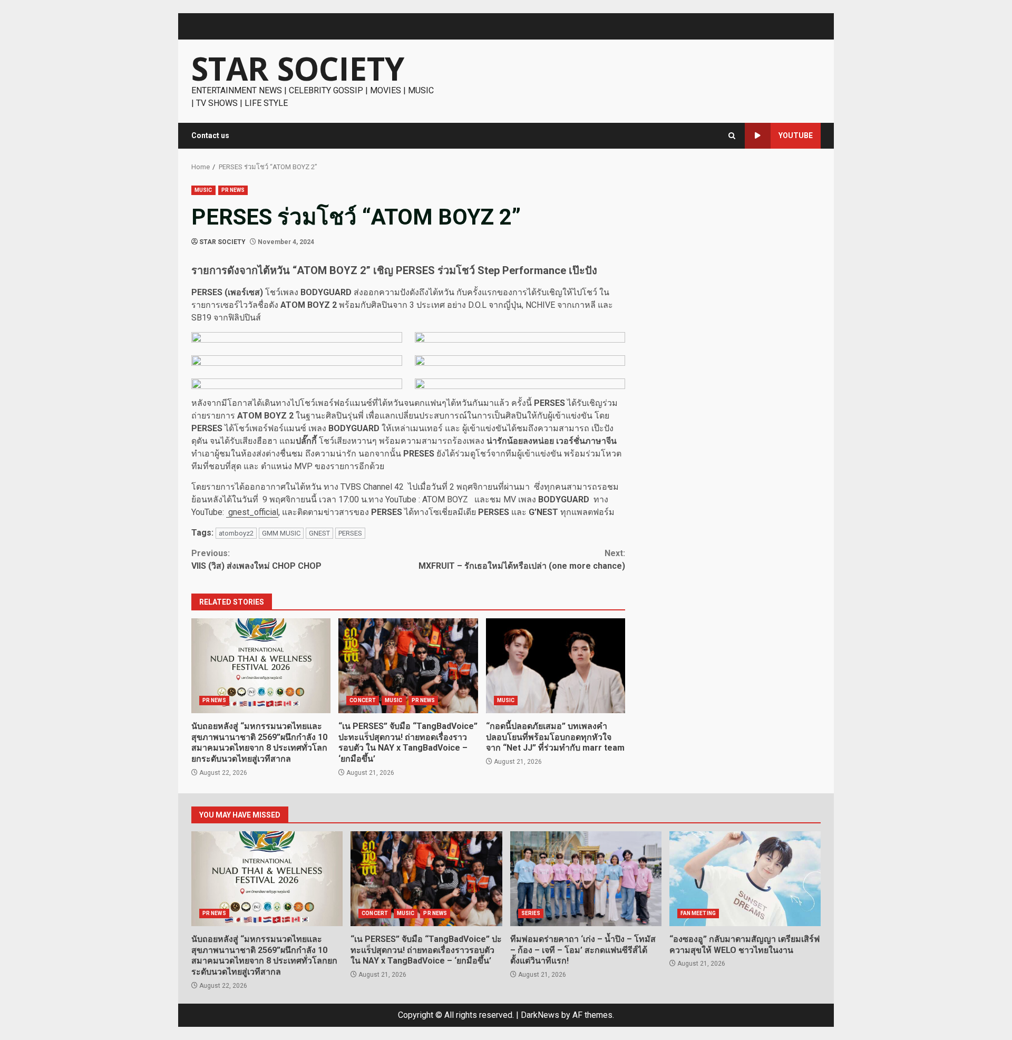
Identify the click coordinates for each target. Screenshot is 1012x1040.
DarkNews (540, 1015)
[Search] (731, 135)
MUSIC (203, 190)
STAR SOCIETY (297, 68)
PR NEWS (233, 190)
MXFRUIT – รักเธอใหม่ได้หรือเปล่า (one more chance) (522, 559)
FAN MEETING (698, 913)
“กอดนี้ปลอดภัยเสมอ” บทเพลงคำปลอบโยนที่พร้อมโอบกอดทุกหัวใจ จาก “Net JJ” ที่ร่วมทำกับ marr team (555, 665)
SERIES (531, 913)
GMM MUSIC (281, 533)
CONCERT (362, 700)
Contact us (210, 135)
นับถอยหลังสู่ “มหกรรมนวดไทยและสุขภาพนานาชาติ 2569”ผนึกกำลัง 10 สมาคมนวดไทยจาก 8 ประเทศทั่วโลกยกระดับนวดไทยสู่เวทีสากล (260, 665)
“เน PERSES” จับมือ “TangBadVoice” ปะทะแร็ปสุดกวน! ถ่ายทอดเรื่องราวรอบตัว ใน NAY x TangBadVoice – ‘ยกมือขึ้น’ (408, 665)
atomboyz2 (236, 533)
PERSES (350, 533)
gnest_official (252, 512)
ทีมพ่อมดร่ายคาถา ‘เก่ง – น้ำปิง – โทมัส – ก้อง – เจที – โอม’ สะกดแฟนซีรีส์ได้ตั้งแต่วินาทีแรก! (585, 878)
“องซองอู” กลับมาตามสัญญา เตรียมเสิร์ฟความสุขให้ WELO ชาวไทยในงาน (745, 878)
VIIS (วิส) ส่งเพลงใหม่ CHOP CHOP (256, 559)
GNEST (319, 533)
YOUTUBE (796, 135)
